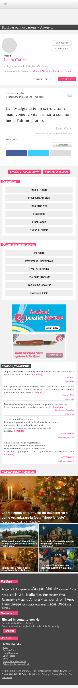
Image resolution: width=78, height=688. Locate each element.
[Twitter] (38, 153)
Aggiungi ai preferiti (69, 94)
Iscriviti (9, 631)
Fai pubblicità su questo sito (16, 664)
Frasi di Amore (39, 189)
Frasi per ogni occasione (20, 96)
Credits (36, 674)
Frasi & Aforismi (42, 70)
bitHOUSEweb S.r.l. (62, 670)
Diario (68, 70)
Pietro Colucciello (67, 433)
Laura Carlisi (15, 59)
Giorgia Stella (68, 377)
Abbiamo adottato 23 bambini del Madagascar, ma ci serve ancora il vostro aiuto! (19, 544)
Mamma (70, 399)
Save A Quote (9, 650)
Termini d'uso (66, 674)
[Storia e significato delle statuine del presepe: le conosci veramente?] (58, 536)
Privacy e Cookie (50, 674)
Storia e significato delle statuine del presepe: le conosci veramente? (57, 544)
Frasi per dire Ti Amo (57, 599)
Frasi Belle (39, 213)
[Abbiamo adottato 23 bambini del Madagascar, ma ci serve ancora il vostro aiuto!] (19, 536)
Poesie (56, 70)
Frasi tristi (38, 96)
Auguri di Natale (39, 230)
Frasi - (39, 4)
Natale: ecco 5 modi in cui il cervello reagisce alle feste (15, 569)
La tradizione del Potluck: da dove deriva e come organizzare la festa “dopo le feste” (35, 515)
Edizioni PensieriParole (14, 661)
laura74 (20, 93)
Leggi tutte (67, 79)
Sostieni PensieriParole (39, 318)
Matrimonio (40, 604)
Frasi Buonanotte (47, 594)
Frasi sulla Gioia (39, 293)
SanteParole (9, 655)
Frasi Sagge (39, 222)
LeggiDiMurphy (10, 653)
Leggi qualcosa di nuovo (24, 172)
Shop (5, 658)
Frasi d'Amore (29, 599)
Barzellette (64, 589)
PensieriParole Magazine (18, 472)
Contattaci (7, 677)
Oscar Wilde (56, 604)
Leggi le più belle (41, 79)
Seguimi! (63, 42)
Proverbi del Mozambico (39, 261)
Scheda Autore (61, 48)
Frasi (5, 647)
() (39, 373)
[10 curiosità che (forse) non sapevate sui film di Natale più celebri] (58, 560)
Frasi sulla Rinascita (39, 277)
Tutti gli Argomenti (56, 172)
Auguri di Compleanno (17, 589)
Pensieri (39, 252)
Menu (5, 4)
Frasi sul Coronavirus (39, 285)
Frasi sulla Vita (39, 205)
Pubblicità (27, 674)
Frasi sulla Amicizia (39, 197)
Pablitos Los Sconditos (64, 410)
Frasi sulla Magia (39, 269)
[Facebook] (16, 153)
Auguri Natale (45, 588)
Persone (70, 381)
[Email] (60, 153)
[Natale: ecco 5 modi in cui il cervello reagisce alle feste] (19, 560)
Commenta (62, 144)
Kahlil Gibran (28, 604)
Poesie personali (67, 437)
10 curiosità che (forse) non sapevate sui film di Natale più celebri (55, 568)
